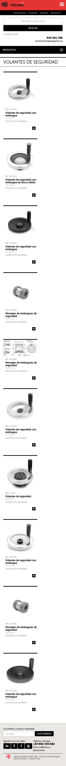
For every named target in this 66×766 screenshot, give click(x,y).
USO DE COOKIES (20, 759)
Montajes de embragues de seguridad (21, 315)
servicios (56, 12)
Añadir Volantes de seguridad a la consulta (33, 509)
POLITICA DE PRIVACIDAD (49, 757)
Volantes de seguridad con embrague (20, 114)
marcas (33, 12)
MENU (62, 4)
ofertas (44, 12)
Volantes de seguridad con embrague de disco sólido (20, 181)
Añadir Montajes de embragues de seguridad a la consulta (33, 329)
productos (20, 12)
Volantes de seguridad (16, 121)
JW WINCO (10, 118)
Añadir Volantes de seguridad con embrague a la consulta (33, 128)
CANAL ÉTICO (34, 759)
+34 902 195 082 (44, 744)
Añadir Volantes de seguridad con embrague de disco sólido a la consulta (33, 195)
